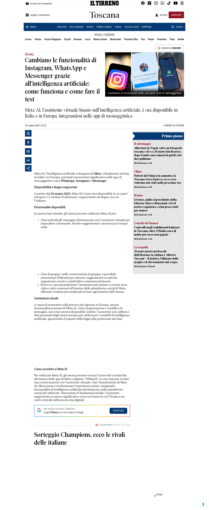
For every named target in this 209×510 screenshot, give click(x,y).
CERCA (179, 27)
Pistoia (151, 39)
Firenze (38, 39)
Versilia (181, 39)
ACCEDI (163, 15)
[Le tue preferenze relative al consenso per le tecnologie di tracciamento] (203, 504)
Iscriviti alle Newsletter (41, 4)
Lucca (87, 39)
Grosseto (77, 39)
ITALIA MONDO (76, 27)
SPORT (90, 27)
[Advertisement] (58, 150)
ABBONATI (176, 15)
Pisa (143, 39)
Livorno (28, 39)
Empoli (67, 39)
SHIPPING (146, 27)
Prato (172, 39)
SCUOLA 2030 (132, 27)
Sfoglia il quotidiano (40, 15)
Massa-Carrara (100, 39)
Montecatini (115, 39)
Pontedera (162, 39)
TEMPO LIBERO (104, 27)
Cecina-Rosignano (52, 39)
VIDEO (118, 27)
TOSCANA (61, 27)
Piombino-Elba (131, 39)
